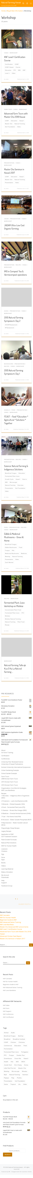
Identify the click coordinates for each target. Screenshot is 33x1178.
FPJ (5, 1055)
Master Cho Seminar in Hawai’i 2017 (12, 939)
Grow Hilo (18, 1058)
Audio (13, 1032)
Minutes (24, 1071)
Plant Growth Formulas (9, 840)
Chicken (13, 1042)
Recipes (3, 793)
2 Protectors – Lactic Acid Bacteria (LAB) (14, 801)
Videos (3, 866)
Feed (25, 1045)
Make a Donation (7, 872)
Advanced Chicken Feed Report (10, 936)
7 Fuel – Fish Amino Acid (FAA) (11, 817)
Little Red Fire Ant (10, 1068)
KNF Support (7, 1011)
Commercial (8, 1045)
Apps (3, 860)
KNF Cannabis (5, 915)
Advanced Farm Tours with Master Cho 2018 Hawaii (15, 933)
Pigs (2, 854)
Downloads (5, 877)
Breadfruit (7, 1039)
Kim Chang (18, 1065)
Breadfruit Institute (19, 1039)
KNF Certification (8, 1017)
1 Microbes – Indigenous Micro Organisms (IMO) (15, 797)
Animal (6, 1032)
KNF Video (6, 1005)
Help (2, 880)
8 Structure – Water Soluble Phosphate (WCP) (16, 820)
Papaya (6, 1078)
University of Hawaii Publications (12, 764)
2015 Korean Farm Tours (9, 782)
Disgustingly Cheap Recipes (10, 828)
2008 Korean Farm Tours (9, 779)
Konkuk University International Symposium (16, 767)
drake (7, 79)
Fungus (11, 1055)
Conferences (5, 759)
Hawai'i (26, 1058)
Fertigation (24, 1052)
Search (7, 1154)
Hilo (12, 1061)
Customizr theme (27, 1171)
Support (4, 883)
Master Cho (22, 1068)
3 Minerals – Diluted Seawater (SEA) (13, 804)
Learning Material (7, 869)
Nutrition (25, 1074)
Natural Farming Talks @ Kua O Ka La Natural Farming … (15, 668)
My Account (5, 875)
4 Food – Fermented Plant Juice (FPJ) (13, 807)
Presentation (8, 1081)
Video (25, 1084)
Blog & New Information (15, 11)
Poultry (19, 1078)
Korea (26, 1065)
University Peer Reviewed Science (12, 762)
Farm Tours (5, 776)
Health (6, 1061)
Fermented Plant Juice (11, 1052)
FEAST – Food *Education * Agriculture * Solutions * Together (16, 420)
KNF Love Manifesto (8, 790)
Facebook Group (6, 886)
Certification (5, 756)
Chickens (4, 851)
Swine (6, 1084)
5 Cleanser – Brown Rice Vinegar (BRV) (14, 810)
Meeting (6, 1071)
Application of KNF (7, 834)
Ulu (19, 1084)
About (3, 750)
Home (3, 11)
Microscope (15, 1071)
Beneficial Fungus (10, 1036)
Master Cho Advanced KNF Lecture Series (14, 927)
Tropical (13, 1084)
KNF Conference (8, 1014)
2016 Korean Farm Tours (9, 785)
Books (3, 863)
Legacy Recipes (6, 831)
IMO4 (23, 1061)
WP (9, 1171)
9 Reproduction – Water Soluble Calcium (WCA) (14, 824)
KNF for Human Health (8, 846)
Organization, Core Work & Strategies (13, 788)
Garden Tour (21, 1055)
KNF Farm (6, 1008)
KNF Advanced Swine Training (10, 922)
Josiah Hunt (8, 1065)
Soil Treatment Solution (9, 836)
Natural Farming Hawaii (16, 1167)
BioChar (20, 1036)
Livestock (4, 849)
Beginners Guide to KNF (8, 920)
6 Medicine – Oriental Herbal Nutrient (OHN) (16, 813)
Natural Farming (14, 1074)
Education (17, 1045)
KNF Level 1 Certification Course (11, 929)
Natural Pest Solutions (8, 843)
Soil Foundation (20, 1081)
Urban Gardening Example (10, 770)
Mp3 (5, 1074)
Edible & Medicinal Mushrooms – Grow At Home (14, 537)
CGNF (6, 1042)
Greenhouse (8, 1058)
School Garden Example (9, 773)
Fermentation (8, 1049)
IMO (17, 1061)
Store (3, 857)
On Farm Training (7, 753)
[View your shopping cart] (27, 3)
